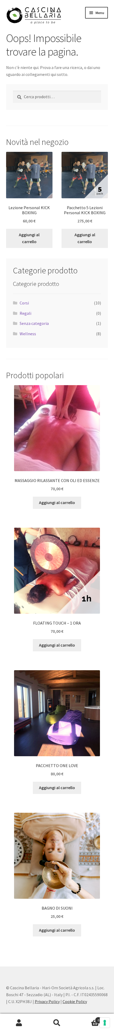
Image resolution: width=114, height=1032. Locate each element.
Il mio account (19, 1023)
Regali (25, 313)
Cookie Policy (75, 1001)
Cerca (57, 1023)
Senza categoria (34, 323)
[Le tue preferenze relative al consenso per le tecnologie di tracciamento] (105, 1023)
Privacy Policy (47, 1001)
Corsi (24, 303)
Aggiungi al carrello (29, 238)
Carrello (87, 1018)
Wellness (28, 333)
